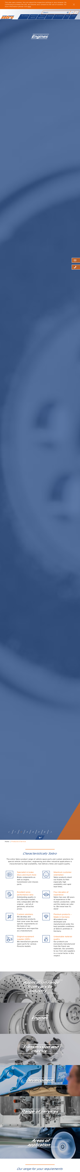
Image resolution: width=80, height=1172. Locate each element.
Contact (73, 15)
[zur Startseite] (7, 18)
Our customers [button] (59, 15)
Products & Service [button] (34, 16)
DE (72, 12)
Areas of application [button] (41, 16)
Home (7, 841)
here (29, 6)
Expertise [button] (50, 15)
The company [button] (25, 15)
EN (77, 12)
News (67, 15)
